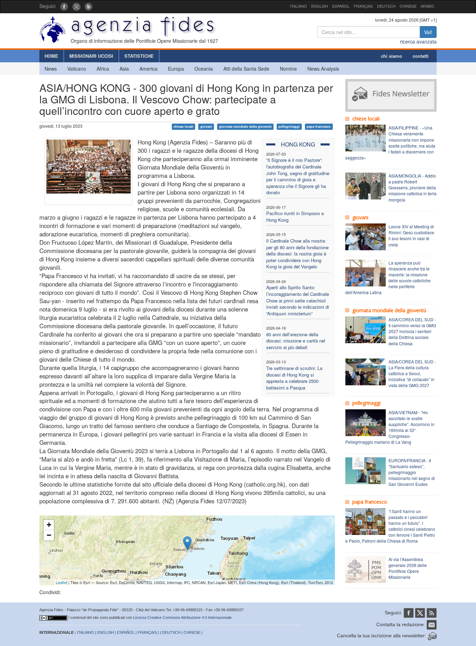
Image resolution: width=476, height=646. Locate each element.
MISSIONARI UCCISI (91, 56)
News (51, 68)
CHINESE (408, 6)
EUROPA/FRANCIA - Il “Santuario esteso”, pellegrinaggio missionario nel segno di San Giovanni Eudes (412, 472)
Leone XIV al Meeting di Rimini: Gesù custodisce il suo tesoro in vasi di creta (411, 235)
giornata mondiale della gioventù (245, 126)
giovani (206, 126)
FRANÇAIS (363, 6)
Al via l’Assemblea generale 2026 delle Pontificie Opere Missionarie (408, 568)
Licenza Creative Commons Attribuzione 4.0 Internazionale (182, 617)
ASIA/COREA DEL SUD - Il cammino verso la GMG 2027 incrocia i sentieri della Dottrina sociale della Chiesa (412, 331)
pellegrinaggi (289, 126)
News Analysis (323, 68)
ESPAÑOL (341, 6)
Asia (124, 68)
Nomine (288, 68)
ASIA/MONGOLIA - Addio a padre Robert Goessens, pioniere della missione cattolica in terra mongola (413, 188)
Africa (103, 68)
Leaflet (61, 582)
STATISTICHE (139, 56)
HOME (51, 56)
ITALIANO (298, 6)
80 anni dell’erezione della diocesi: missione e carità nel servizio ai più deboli (295, 340)
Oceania (203, 68)
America (148, 68)
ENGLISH (319, 6)
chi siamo (391, 56)
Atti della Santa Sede (246, 68)
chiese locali (183, 126)
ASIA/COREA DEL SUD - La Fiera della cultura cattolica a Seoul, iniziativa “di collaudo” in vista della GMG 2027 (412, 373)
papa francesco (319, 126)
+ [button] (49, 524)
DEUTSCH (386, 6)
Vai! (428, 32)
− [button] (49, 535)
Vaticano (76, 68)
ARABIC (428, 6)
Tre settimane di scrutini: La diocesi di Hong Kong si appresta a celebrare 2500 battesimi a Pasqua (294, 378)
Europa (176, 68)
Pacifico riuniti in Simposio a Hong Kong (295, 216)
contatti (421, 56)
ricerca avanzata (418, 41)
